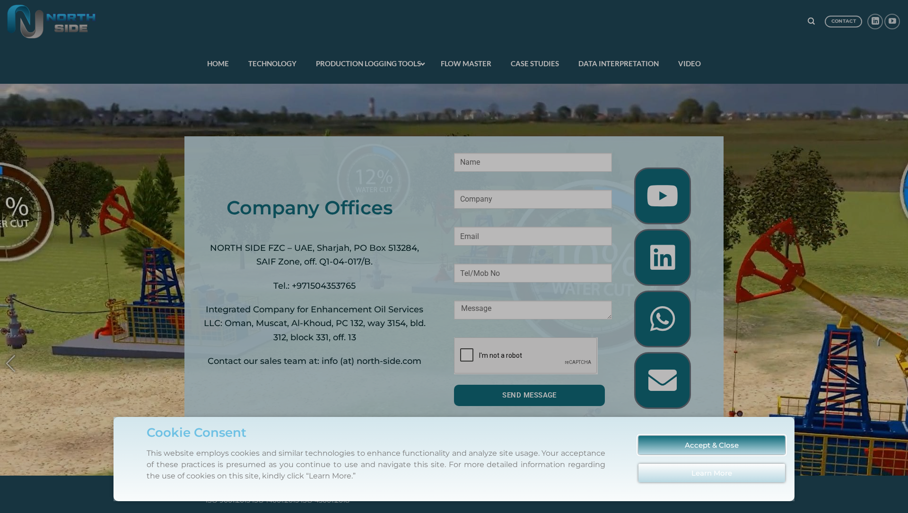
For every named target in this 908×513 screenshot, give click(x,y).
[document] (454, 256)
